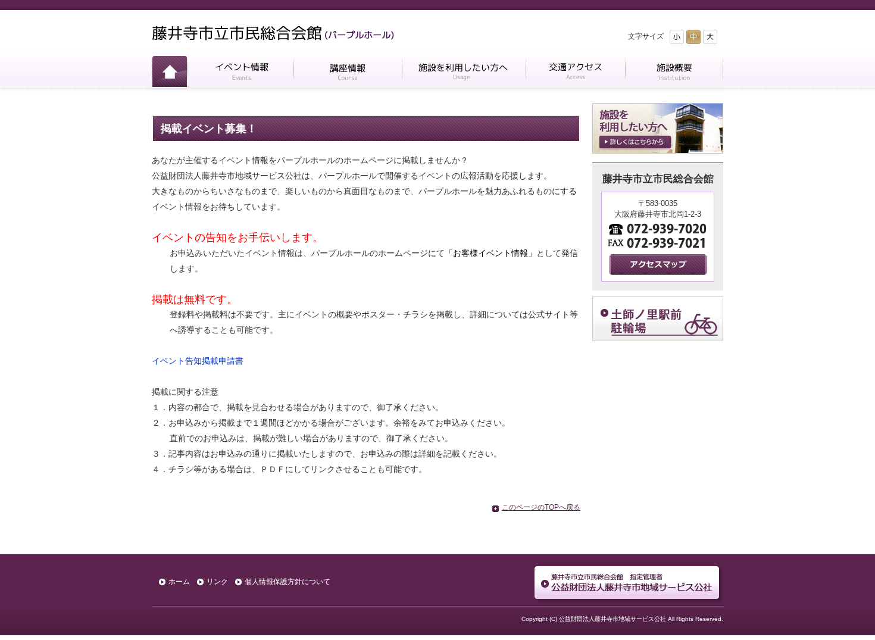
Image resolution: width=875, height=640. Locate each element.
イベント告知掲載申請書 (197, 361)
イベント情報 (240, 73)
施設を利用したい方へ (464, 73)
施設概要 (674, 73)
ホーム (169, 73)
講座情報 (347, 73)
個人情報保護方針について (287, 581)
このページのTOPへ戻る (541, 507)
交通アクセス (575, 73)
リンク (217, 581)
